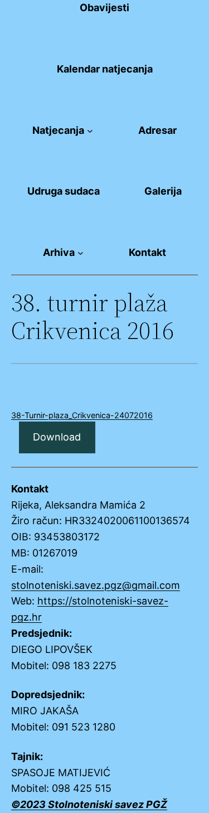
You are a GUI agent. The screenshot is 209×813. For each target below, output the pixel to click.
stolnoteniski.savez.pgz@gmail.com (95, 585)
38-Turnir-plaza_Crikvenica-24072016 (82, 415)
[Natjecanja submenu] (90, 131)
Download (57, 437)
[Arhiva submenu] (80, 253)
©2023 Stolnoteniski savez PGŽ (89, 804)
